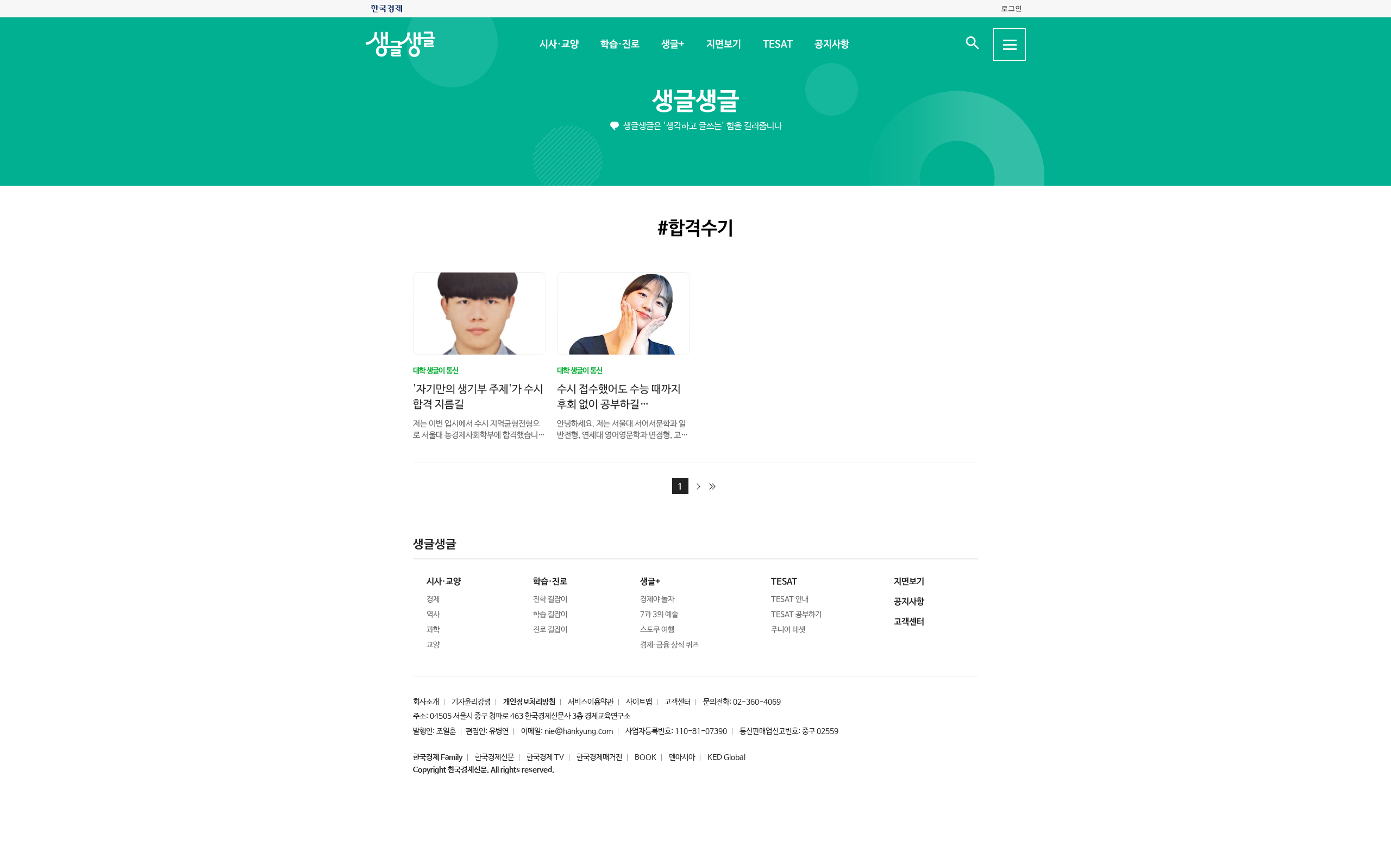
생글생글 (695, 102)
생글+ (672, 44)
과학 (433, 629)
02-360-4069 (757, 702)
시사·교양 (558, 44)
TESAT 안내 (790, 599)
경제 (433, 599)
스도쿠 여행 (657, 629)
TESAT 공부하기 (796, 614)
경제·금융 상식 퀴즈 (669, 645)
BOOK (645, 757)
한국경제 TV (545, 757)
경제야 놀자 (657, 599)
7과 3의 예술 (659, 614)
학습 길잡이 (550, 614)
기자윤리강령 (471, 702)
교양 (433, 645)
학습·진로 (619, 44)
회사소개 (426, 702)
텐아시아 (682, 757)
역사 (433, 614)
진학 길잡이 (550, 599)
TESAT (777, 44)
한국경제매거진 (599, 757)
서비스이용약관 (590, 702)
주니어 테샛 (788, 629)
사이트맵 (639, 702)
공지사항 (831, 44)
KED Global (726, 757)
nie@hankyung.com (578, 731)
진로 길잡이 (550, 629)
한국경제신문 (494, 757)
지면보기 (723, 44)
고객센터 (678, 702)
